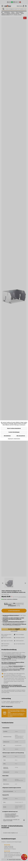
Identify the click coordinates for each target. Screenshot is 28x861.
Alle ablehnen (7, 435)
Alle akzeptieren (21, 435)
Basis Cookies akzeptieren (14, 428)
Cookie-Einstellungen (13, 432)
